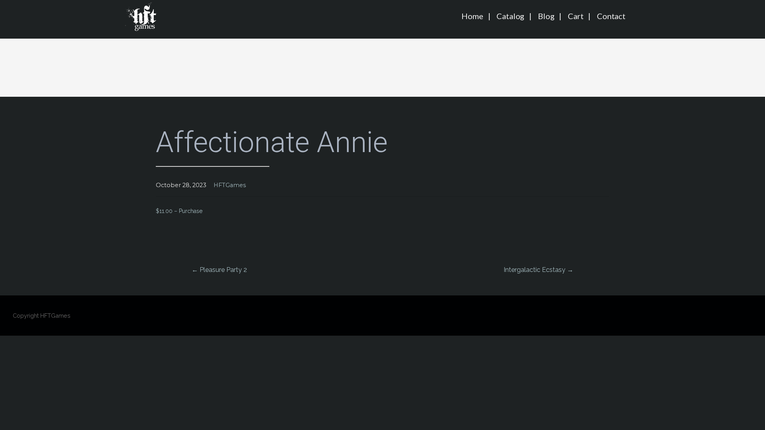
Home (472, 16)
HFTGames (230, 185)
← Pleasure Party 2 (219, 270)
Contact (611, 16)
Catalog (510, 16)
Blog (546, 16)
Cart (575, 16)
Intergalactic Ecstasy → (538, 270)
